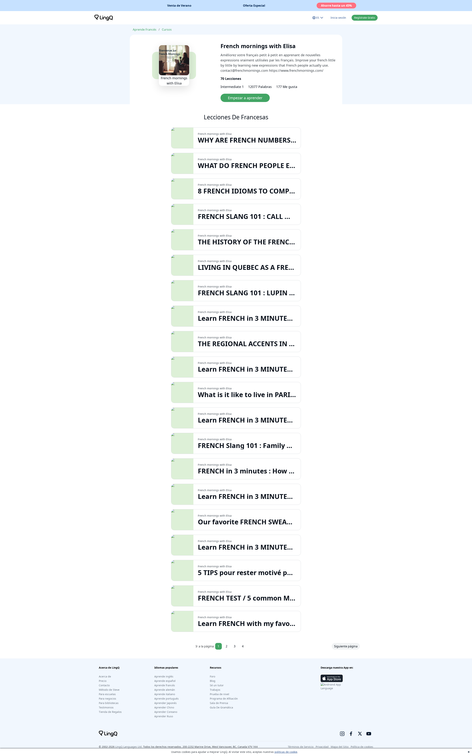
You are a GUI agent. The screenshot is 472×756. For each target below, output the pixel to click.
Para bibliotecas (109, 703)
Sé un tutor (217, 685)
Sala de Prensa (219, 703)
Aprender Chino (164, 707)
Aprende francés (164, 685)
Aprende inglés (163, 676)
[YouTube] (368, 733)
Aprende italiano (164, 694)
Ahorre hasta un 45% (336, 6)
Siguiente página (346, 646)
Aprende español (165, 681)
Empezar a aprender (245, 97)
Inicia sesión (338, 17)
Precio (102, 681)
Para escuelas (107, 694)
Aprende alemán (164, 689)
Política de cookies (362, 746)
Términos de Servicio (300, 746)
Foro (212, 676)
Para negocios (107, 698)
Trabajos (215, 689)
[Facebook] (351, 733)
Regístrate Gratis (364, 17)
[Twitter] (359, 733)
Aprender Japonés (165, 703)
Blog (212, 681)
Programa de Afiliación (224, 698)
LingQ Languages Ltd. (128, 746)
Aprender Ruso (163, 716)
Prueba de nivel (219, 694)
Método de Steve (109, 689)
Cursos (167, 29)
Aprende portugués (166, 698)
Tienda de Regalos (110, 712)
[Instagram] (342, 733)
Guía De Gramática (221, 707)
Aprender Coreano (165, 712)
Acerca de (105, 676)
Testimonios (106, 707)
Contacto (104, 685)
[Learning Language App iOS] (332, 678)
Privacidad (322, 746)
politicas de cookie (286, 752)
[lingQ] (103, 18)
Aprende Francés (144, 29)
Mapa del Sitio (339, 746)
